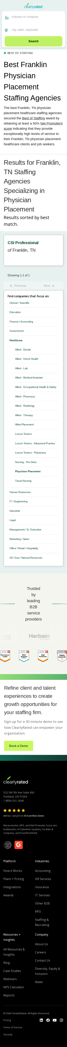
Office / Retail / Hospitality (23, 548)
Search (33, 41)
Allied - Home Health (26, 358)
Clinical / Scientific (19, 302)
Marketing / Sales (19, 538)
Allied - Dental (23, 349)
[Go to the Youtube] (48, 1020)
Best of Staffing (33, 118)
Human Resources (20, 492)
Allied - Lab (21, 368)
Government (16, 330)
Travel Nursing (23, 480)
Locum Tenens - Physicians (30, 452)
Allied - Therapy (24, 415)
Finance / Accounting (21, 321)
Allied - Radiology (25, 405)
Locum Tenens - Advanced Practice (35, 443)
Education (15, 312)
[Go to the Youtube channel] (54, 1020)
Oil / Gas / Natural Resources (25, 557)
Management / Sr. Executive (25, 529)
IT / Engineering (18, 501)
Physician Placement (28, 471)
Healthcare (16, 340)
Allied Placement (24, 424)
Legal (12, 520)
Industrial (14, 510)
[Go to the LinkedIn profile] (41, 1020)
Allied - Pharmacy (25, 396)
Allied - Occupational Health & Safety (35, 387)
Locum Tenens (23, 433)
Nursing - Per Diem (26, 462)
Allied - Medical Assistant (29, 377)
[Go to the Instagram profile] (61, 1020)
